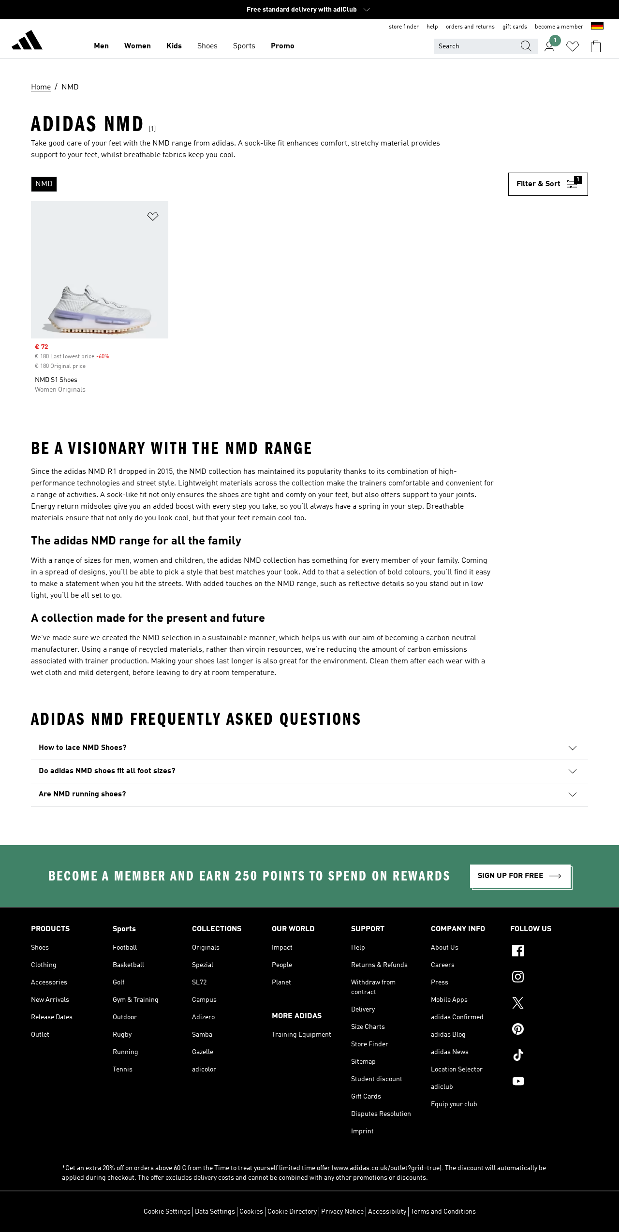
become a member (559, 27)
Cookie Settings (167, 1211)
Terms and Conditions (443, 1211)
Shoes (207, 46)
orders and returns (470, 27)
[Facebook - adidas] (549, 952)
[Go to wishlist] (572, 46)
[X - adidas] (549, 1004)
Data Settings (215, 1211)
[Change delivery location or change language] (597, 27)
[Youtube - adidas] (549, 1083)
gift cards (514, 27)
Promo (283, 46)
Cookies (251, 1211)
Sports (244, 46)
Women (137, 46)
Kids (174, 46)
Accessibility (387, 1211)
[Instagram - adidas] (549, 978)
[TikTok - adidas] (549, 1056)
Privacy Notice (342, 1211)
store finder (404, 27)
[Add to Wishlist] (153, 218)
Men (101, 46)
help (432, 27)
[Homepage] (27, 41)
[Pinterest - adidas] (549, 1030)
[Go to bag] (595, 46)
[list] (269, 184)
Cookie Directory (292, 1211)
